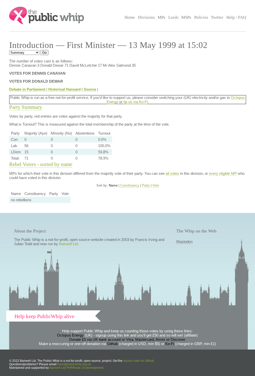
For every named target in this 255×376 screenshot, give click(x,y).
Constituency (129, 185)
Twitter (217, 17)
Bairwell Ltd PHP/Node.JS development (76, 368)
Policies (201, 17)
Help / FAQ (236, 17)
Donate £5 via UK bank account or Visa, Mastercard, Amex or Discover (127, 339)
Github (112, 344)
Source (90, 89)
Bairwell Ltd (68, 244)
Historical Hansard (64, 89)
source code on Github (138, 361)
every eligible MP (223, 173)
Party (146, 185)
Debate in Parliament (27, 89)
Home (130, 17)
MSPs (186, 17)
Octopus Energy (70, 335)
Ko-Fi (169, 344)
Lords (173, 17)
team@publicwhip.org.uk (74, 364)
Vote (155, 185)
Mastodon (184, 241)
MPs (161, 17)
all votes (172, 173)
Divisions (146, 17)
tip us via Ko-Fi (136, 102)
